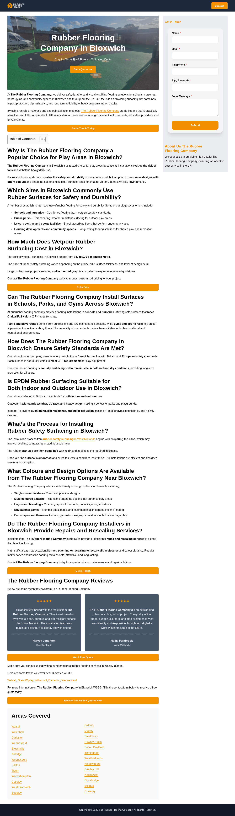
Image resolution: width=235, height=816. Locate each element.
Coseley (17, 781)
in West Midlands (69, 439)
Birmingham (91, 752)
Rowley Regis (93, 741)
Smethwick (91, 736)
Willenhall (41, 680)
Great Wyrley (25, 680)
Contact (219, 5)
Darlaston (54, 680)
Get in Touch (83, 570)
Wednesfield (69, 680)
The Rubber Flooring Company (100, 110)
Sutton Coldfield (94, 747)
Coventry (89, 791)
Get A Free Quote (83, 657)
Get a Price (83, 287)
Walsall (11, 680)
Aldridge (17, 754)
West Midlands (93, 758)
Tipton (15, 770)
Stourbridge (91, 780)
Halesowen (91, 774)
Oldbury (89, 725)
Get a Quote (81, 69)
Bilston (16, 765)
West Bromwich (21, 787)
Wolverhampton (21, 776)
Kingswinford (92, 763)
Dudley (88, 730)
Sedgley (17, 792)
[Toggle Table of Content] (41, 139)
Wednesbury (19, 759)
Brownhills (18, 748)
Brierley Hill (91, 769)
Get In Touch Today (83, 128)
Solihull (89, 785)
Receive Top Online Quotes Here (83, 700)
